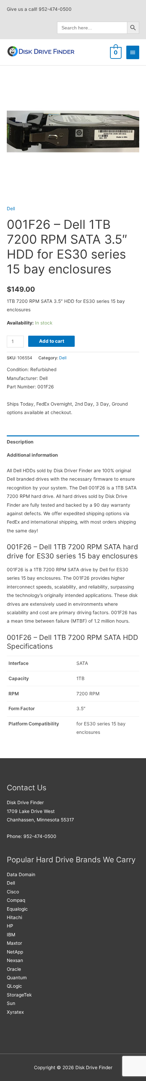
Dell (11, 208)
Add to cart (51, 341)
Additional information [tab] (32, 455)
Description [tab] (20, 442)
